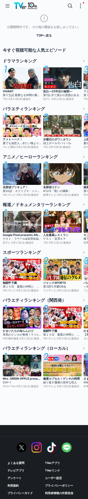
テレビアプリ (16, 470)
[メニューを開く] (7, 6)
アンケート (15, 478)
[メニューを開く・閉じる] (80, 6)
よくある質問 (16, 463)
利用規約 (13, 485)
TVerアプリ (52, 463)
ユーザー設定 (53, 478)
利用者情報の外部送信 (59, 493)
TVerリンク (52, 470)
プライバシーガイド (20, 493)
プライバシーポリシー (59, 485)
